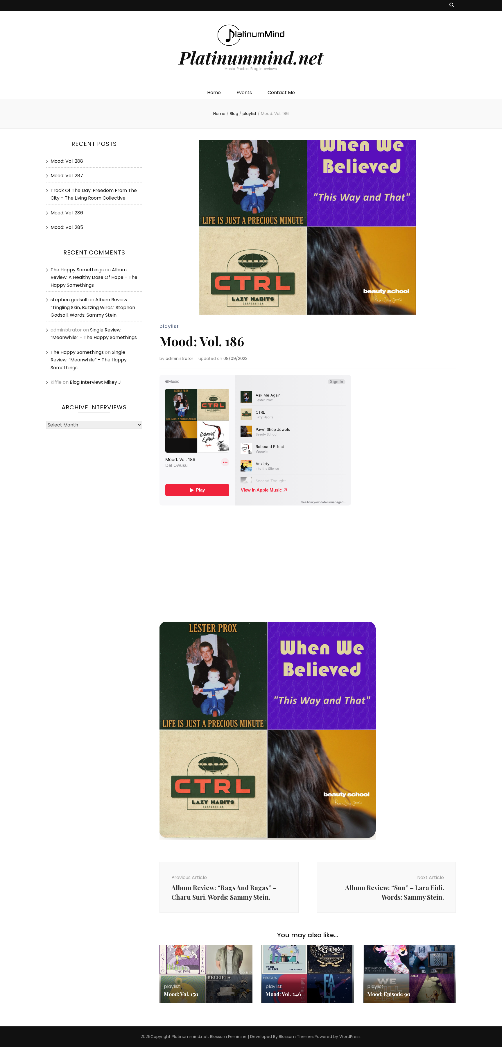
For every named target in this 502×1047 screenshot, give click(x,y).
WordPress (350, 1036)
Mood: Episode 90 (388, 994)
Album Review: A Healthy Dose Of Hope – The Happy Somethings (94, 277)
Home (214, 92)
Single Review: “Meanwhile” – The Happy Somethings (89, 360)
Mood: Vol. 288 (67, 161)
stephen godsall (69, 299)
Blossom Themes (296, 1036)
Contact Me (281, 92)
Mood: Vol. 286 (67, 212)
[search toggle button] (451, 5)
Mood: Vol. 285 (67, 227)
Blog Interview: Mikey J (95, 382)
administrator (179, 358)
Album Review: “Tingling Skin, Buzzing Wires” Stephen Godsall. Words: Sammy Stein (93, 307)
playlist (169, 326)
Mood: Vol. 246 (283, 994)
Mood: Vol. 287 (67, 175)
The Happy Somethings (77, 269)
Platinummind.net (251, 57)
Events (244, 92)
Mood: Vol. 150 (181, 994)
